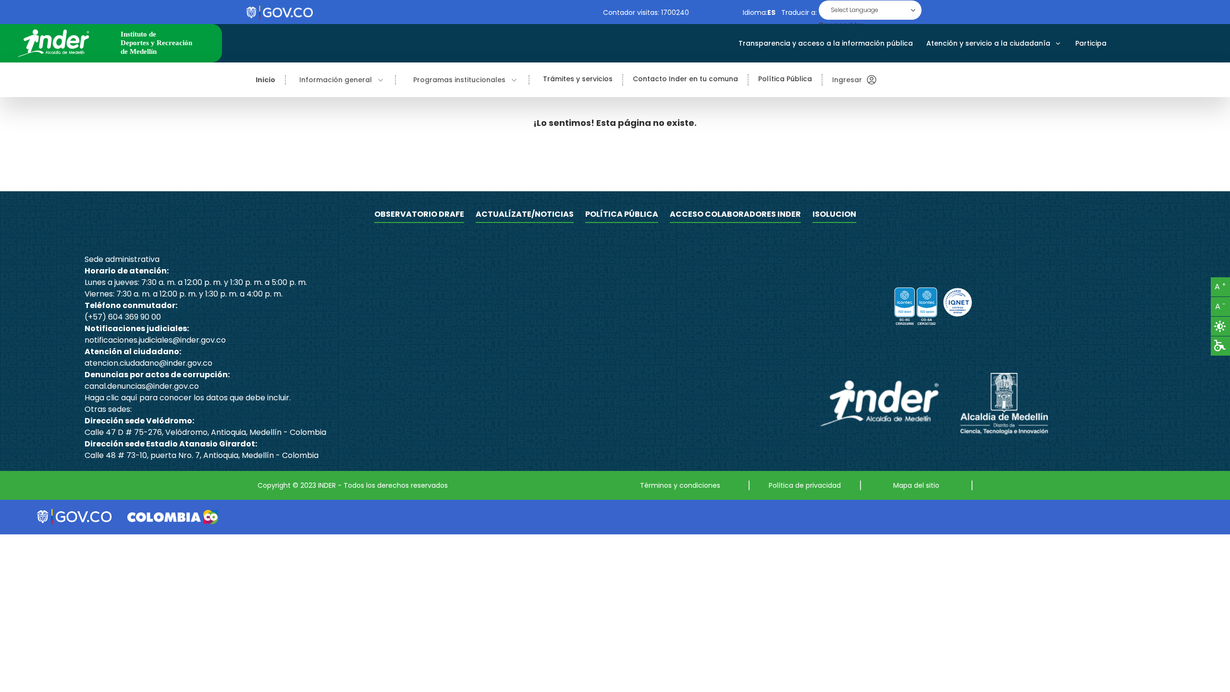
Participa (1091, 43)
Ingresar (847, 80)
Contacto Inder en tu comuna (685, 79)
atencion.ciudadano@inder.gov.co (148, 363)
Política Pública (785, 79)
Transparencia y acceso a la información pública (825, 43)
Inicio (265, 80)
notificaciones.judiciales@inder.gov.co (155, 340)
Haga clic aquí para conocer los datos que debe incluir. (188, 397)
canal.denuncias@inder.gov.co (142, 386)
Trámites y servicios (578, 79)
